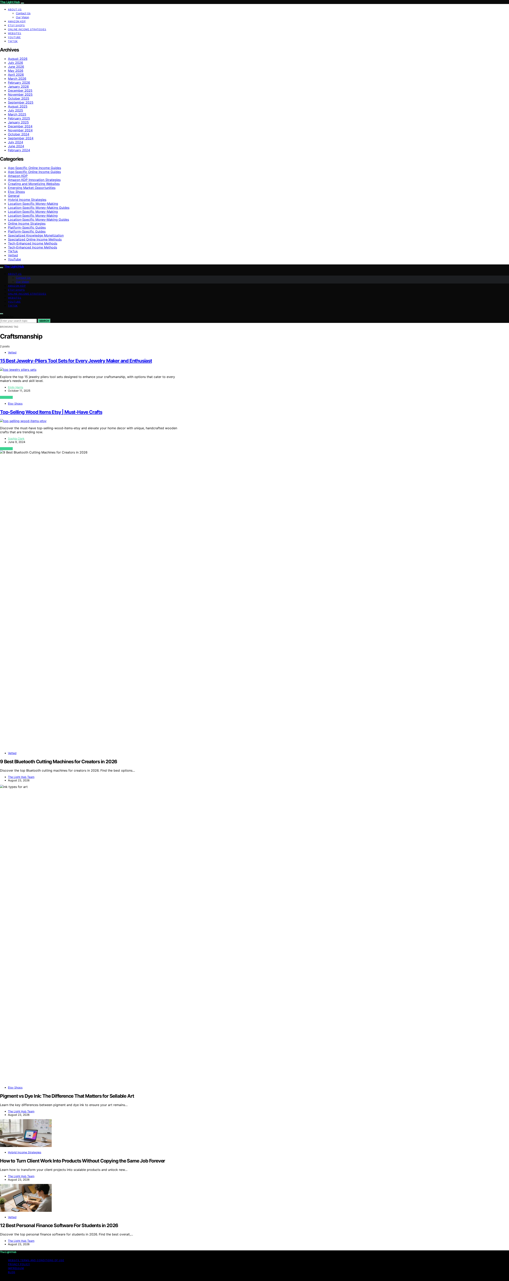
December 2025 (20, 90)
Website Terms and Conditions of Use (36, 1260)
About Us (15, 9)
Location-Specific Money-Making (33, 204)
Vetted (13, 255)
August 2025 (17, 106)
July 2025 (15, 110)
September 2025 (20, 102)
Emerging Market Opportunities (31, 188)
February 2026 (19, 82)
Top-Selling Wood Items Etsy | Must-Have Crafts (51, 412)
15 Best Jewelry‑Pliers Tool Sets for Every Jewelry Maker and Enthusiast (76, 361)
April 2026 (16, 75)
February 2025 (19, 118)
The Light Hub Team (21, 777)
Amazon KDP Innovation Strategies (34, 180)
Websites (14, 33)
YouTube (14, 37)
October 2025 (18, 98)
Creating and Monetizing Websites (34, 184)
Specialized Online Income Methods (35, 239)
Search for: (7, 316)
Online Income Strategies (27, 29)
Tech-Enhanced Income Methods (32, 243)
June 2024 (16, 146)
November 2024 (20, 130)
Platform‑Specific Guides (27, 231)
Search (44, 320)
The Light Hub (10, 2)
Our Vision (22, 17)
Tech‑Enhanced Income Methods (32, 247)
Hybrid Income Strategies (27, 200)
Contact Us (23, 13)
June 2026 (16, 67)
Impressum (16, 1268)
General (13, 196)
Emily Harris (15, 387)
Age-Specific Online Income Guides (34, 168)
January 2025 (18, 122)
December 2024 (20, 126)
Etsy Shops (16, 25)
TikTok (13, 41)
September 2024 (20, 138)
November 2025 (20, 94)
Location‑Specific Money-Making (33, 212)
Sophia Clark (16, 438)
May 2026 (15, 71)
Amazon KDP (17, 21)
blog (11, 1272)
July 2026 (15, 63)
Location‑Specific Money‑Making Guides (38, 219)
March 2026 (17, 79)
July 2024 (15, 142)
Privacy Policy (19, 1264)
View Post (6, 397)
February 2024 (19, 150)
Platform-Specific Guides (27, 227)
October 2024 (18, 134)
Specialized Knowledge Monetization (36, 235)
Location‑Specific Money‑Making (33, 216)
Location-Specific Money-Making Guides (38, 208)
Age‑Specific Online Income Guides (34, 172)
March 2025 (17, 114)
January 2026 (18, 86)
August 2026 (17, 59)
